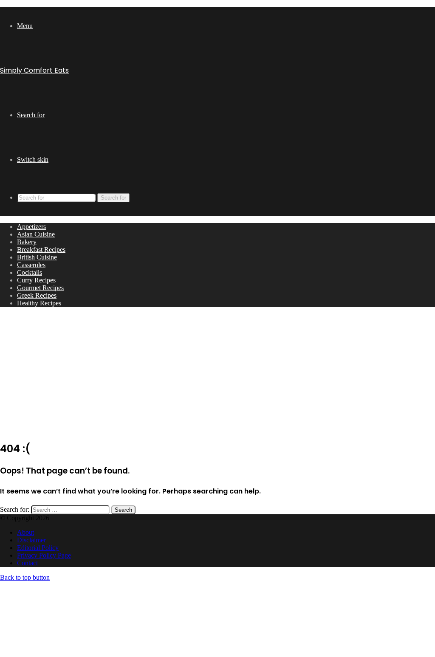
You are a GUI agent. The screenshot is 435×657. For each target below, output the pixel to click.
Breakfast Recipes (41, 249)
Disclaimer (31, 540)
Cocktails (29, 272)
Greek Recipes (36, 295)
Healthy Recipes (39, 303)
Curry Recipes (36, 280)
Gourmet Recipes (40, 287)
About (25, 532)
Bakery (27, 241)
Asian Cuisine (36, 234)
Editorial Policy (38, 547)
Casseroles (31, 264)
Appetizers (31, 226)
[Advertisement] (217, 373)
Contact (27, 563)
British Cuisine (37, 257)
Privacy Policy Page (44, 555)
